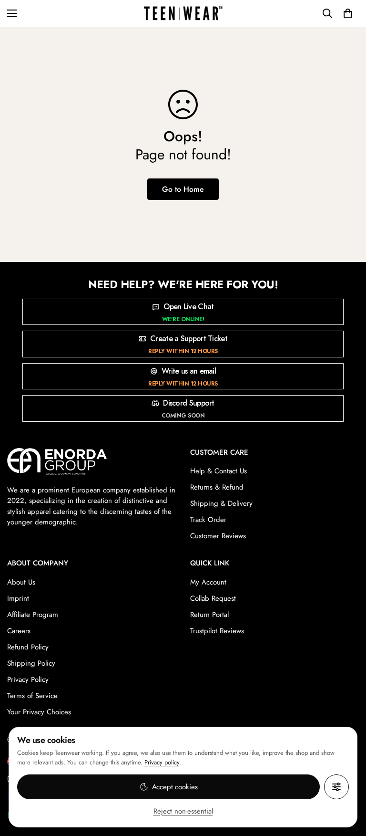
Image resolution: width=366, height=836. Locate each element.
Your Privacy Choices (39, 712)
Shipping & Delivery (221, 503)
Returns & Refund (217, 487)
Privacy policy (161, 762)
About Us (21, 582)
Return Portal (209, 614)
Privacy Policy (28, 679)
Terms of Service (32, 695)
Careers (18, 631)
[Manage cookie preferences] (336, 786)
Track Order (208, 519)
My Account (208, 582)
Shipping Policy (31, 663)
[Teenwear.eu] (183, 13)
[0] (348, 13)
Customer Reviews (218, 536)
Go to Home (183, 189)
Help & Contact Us (218, 471)
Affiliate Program (32, 614)
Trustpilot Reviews (217, 631)
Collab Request (213, 598)
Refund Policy (28, 647)
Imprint (18, 598)
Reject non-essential (183, 811)
